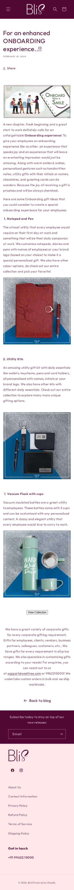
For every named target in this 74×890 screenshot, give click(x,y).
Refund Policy (17, 815)
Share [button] (11, 68)
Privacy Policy (17, 805)
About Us (14, 787)
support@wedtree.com (24, 673)
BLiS (30, 882)
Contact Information (22, 796)
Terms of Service (20, 824)
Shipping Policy (18, 833)
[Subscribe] (61, 734)
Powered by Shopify (44, 882)
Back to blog (40, 700)
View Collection (37, 612)
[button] (8, 9)
